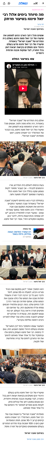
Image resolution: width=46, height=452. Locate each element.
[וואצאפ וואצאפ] (9, 3)
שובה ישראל (31, 439)
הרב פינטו (40, 439)
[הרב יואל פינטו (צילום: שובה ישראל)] (23, 160)
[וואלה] (23, 3)
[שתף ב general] (4, 3)
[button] (35, 3)
